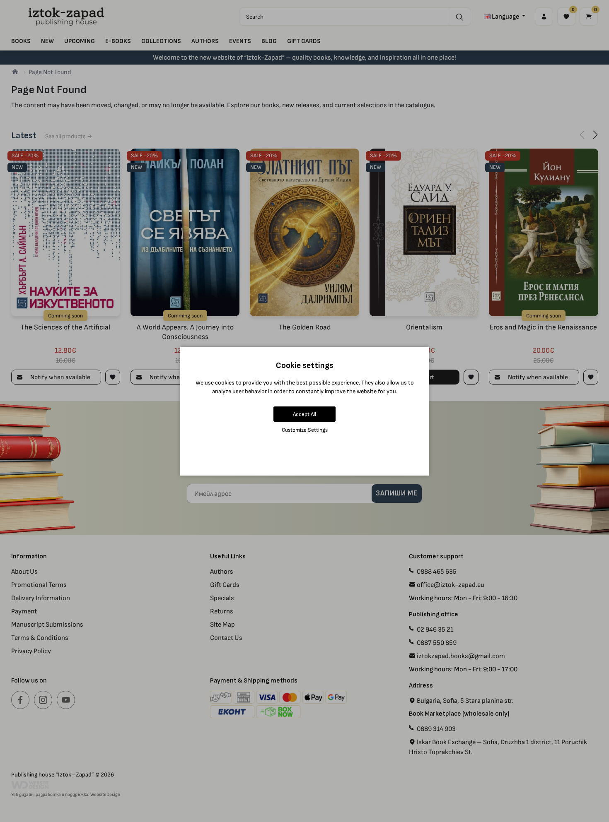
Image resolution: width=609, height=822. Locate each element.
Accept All (304, 414)
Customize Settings (305, 430)
